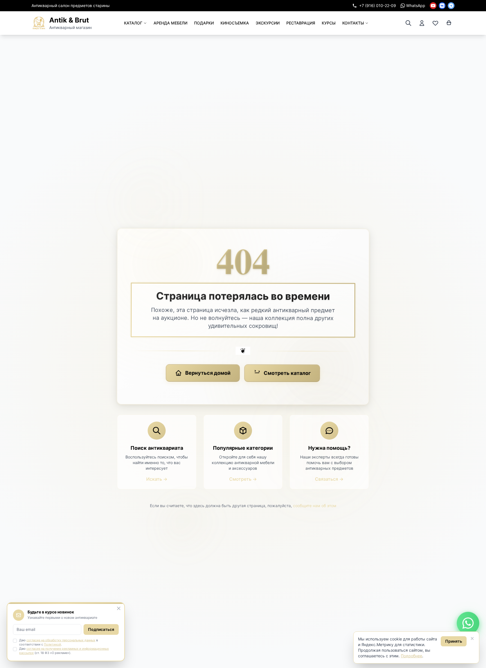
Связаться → (329, 479)
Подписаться (101, 629)
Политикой (52, 644)
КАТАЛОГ (133, 23)
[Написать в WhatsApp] (468, 622)
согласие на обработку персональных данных (60, 640)
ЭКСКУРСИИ (268, 23)
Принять (453, 641)
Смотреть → (243, 479)
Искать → (156, 479)
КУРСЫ (329, 23)
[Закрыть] (472, 638)
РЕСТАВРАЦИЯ (300, 23)
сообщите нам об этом (314, 505)
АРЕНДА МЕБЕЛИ (170, 23)
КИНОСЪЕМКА (234, 23)
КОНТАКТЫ (353, 23)
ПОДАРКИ (204, 23)
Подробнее (411, 655)
